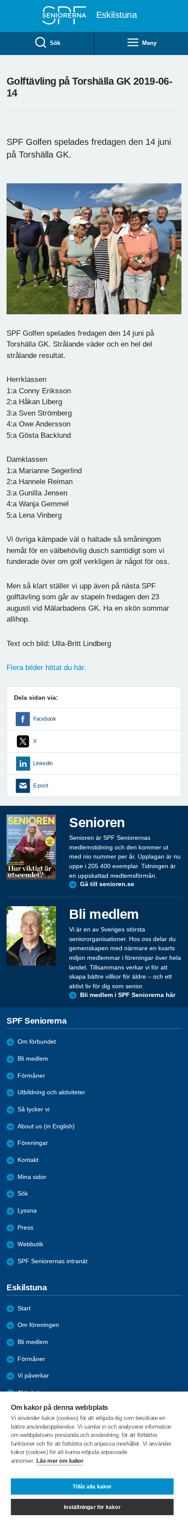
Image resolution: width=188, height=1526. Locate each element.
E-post (40, 785)
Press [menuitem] (25, 1227)
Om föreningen (38, 1325)
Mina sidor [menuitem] (31, 1177)
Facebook (44, 719)
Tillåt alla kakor (92, 1487)
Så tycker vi (33, 1109)
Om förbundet (36, 1041)
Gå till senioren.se (107, 884)
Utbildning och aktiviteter (51, 1092)
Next (173, 257)
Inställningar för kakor (92, 1507)
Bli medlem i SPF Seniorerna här (127, 995)
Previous (17, 257)
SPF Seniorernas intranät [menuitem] (52, 1261)
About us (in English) (46, 1126)
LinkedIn (43, 763)
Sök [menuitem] (55, 43)
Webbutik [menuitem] (30, 1244)
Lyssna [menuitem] (27, 1210)
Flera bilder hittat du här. (46, 667)
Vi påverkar (33, 1375)
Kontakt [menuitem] (27, 1160)
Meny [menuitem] (149, 43)
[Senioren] (31, 847)
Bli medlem (32, 1058)
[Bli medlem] (31, 936)
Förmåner (31, 1075)
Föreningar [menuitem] (32, 1143)
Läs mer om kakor (59, 1460)
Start (24, 1308)
